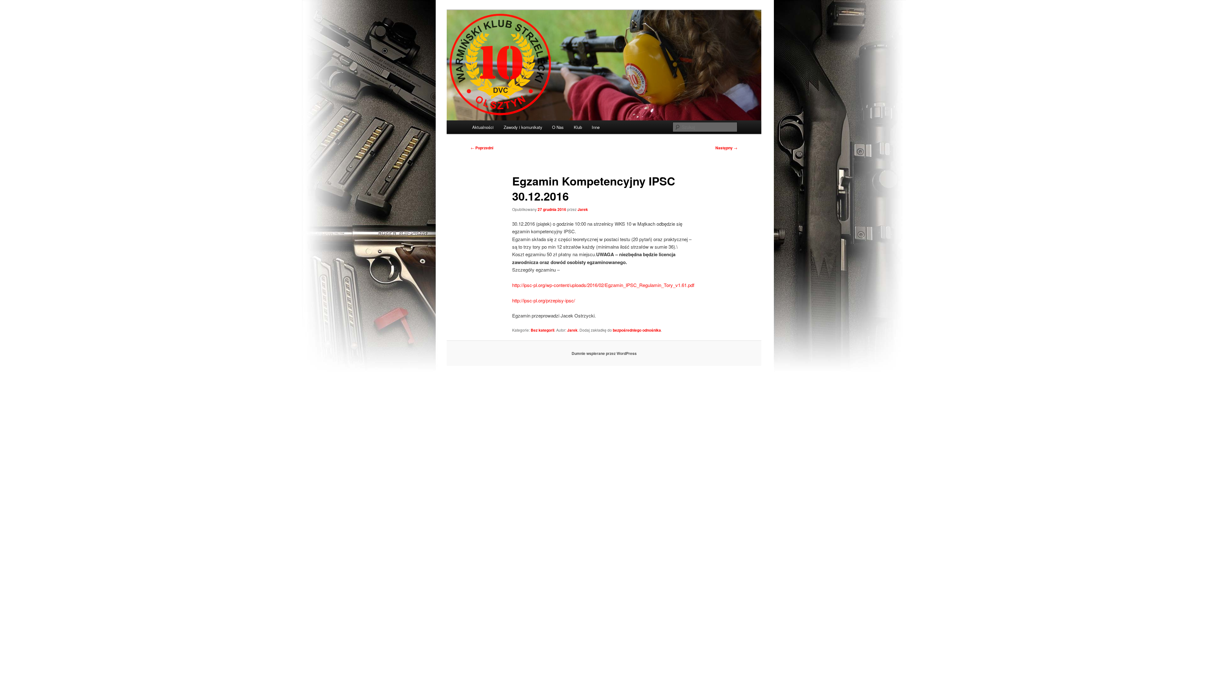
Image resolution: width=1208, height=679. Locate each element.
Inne (596, 127)
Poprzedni (482, 148)
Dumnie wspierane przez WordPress (604, 353)
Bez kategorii (542, 330)
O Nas (558, 127)
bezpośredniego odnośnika (637, 330)
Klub (578, 127)
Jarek (583, 209)
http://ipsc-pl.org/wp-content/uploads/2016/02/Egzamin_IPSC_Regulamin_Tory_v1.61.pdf (603, 285)
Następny (726, 148)
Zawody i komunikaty (523, 127)
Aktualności (483, 127)
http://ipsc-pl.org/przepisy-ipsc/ (543, 300)
